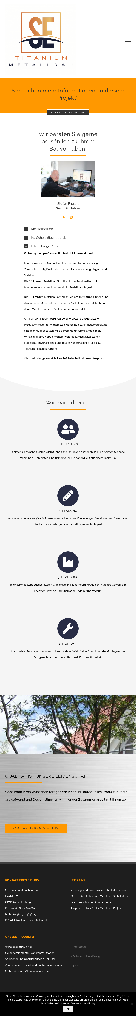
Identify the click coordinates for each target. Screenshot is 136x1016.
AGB (75, 966)
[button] (68, 229)
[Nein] (131, 1004)
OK (68, 1009)
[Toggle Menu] (128, 41)
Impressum (80, 946)
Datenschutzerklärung (86, 956)
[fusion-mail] (64, 217)
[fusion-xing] (71, 217)
